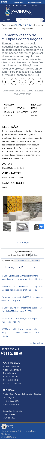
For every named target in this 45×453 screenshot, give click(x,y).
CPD (14, 437)
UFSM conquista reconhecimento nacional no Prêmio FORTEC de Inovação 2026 (21, 309)
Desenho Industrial (22, 261)
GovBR (4, 2)
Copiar (36, 255)
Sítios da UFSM (35, 5)
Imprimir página (23, 242)
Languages (8, 5)
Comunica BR (18, 2)
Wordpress (5, 434)
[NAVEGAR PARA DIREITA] (43, 2)
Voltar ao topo (37, 343)
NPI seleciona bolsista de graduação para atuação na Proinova (19, 320)
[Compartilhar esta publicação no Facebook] (5, 81)
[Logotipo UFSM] (7, 11)
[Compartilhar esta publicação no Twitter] (14, 81)
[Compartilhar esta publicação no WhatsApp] (22, 81)
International (21, 5)
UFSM (8, 437)
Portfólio (36, 261)
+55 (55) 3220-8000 (12, 383)
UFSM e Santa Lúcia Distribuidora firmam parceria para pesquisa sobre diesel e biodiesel (22, 277)
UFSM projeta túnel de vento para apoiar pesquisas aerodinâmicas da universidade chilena (20, 332)
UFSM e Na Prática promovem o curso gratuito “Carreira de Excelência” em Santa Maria (22, 288)
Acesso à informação (36, 2)
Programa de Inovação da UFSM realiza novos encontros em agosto (22, 299)
